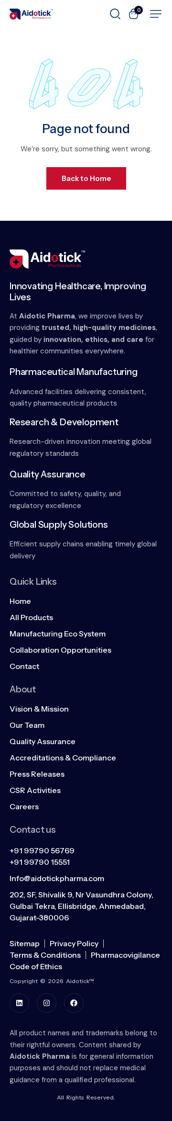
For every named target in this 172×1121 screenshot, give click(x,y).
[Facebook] (74, 1003)
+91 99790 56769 (42, 850)
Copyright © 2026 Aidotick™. (52, 981)
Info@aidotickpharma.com (57, 878)
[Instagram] (46, 1003)
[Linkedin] (19, 1003)
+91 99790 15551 (40, 862)
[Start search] (115, 13)
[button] (155, 14)
